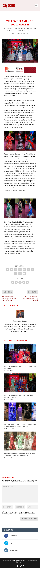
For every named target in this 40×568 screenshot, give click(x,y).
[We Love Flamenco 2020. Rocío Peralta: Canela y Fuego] (20, 383)
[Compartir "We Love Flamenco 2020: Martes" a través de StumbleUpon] (16, 274)
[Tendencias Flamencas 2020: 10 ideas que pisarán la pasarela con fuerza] (20, 412)
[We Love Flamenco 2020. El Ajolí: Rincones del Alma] (20, 353)
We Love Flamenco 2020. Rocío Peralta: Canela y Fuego (19, 396)
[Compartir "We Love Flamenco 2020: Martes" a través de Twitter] (12, 270)
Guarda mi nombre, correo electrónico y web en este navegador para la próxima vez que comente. (19, 513)
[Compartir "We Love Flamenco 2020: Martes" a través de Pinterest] (24, 270)
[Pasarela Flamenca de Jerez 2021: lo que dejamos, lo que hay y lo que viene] (20, 441)
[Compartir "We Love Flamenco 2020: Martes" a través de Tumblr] (20, 270)
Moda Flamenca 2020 (14, 31)
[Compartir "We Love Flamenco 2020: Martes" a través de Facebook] (8, 270)
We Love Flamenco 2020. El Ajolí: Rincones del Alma (20, 367)
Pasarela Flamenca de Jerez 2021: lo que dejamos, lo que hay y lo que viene (19, 454)
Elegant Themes (19, 561)
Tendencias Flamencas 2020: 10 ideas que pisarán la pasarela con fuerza (20, 425)
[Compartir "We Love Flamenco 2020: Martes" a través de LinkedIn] (28, 270)
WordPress (20, 563)
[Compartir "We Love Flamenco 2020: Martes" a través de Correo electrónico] (20, 274)
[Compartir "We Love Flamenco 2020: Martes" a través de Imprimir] (24, 274)
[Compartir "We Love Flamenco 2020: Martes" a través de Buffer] (32, 270)
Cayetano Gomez (19, 28)
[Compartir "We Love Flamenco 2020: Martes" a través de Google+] (16, 270)
